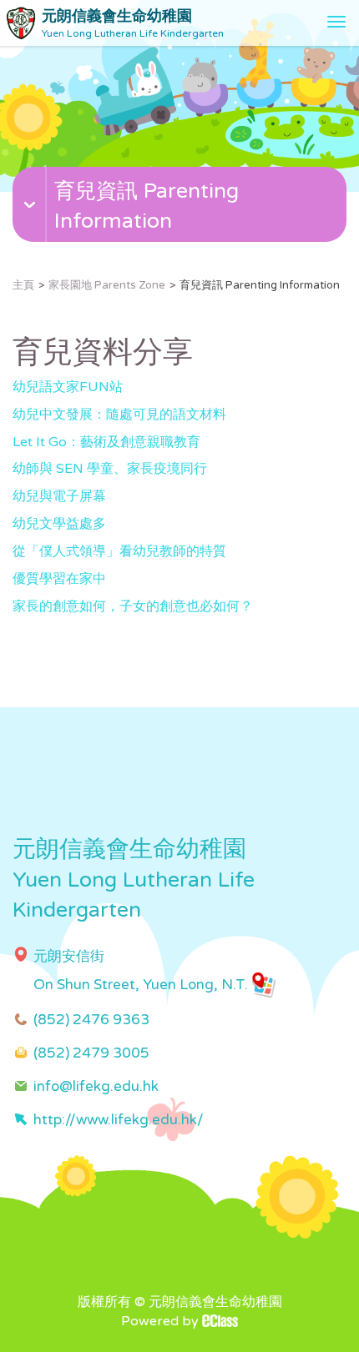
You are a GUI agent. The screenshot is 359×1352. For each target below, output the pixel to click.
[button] (182, 223)
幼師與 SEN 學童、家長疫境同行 (110, 468)
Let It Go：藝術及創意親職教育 (106, 442)
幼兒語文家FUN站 (68, 387)
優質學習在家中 (59, 578)
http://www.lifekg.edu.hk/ (118, 1119)
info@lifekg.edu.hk (96, 1086)
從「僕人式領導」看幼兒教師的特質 (119, 551)
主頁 (23, 285)
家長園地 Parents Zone (106, 285)
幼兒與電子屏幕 (59, 496)
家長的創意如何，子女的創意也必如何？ (133, 606)
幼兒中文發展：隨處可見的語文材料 (119, 414)
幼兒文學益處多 (59, 523)
